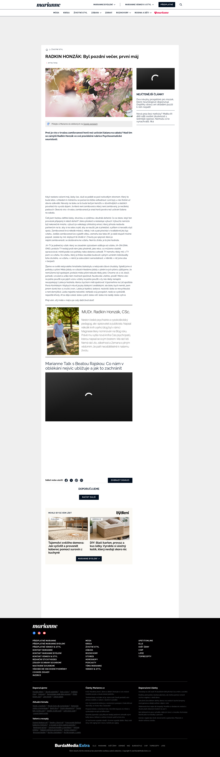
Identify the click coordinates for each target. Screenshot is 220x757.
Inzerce (37, 675)
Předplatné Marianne (44, 641)
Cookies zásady (41, 672)
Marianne (102, 746)
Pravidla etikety (38, 692)
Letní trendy (47, 697)
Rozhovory (122, 13)
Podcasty (91, 663)
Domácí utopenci (70, 730)
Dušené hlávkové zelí (40, 722)
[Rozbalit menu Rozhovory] (129, 12)
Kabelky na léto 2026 (54, 711)
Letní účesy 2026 (69, 711)
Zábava (95, 13)
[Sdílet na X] (71, 480)
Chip (141, 650)
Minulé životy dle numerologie (58, 706)
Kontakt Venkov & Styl (45, 656)
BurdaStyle (137, 746)
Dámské (122, 746)
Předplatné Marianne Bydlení (49, 644)
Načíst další (89, 497)
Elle (141, 644)
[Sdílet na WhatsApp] (81, 480)
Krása (66, 13)
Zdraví (108, 13)
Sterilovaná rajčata (39, 727)
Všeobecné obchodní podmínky (50, 669)
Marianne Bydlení (103, 5)
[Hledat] (180, 4)
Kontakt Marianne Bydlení (47, 653)
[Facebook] (34, 633)
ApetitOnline (146, 641)
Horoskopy (92, 659)
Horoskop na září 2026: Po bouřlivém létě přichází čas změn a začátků (163, 692)
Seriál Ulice (54, 708)
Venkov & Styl (93, 669)
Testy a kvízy (64, 692)
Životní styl (80, 13)
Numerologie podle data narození (59, 694)
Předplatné (167, 5)
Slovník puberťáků (51, 692)
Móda (56, 13)
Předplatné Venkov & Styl (47, 647)
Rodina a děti (142, 13)
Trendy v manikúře (39, 706)
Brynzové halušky (39, 732)
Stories (90, 656)
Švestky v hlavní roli (56, 722)
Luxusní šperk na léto (40, 713)
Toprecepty (145, 656)
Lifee (141, 653)
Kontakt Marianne (43, 650)
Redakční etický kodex (45, 659)
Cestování (41, 694)
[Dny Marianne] (161, 12)
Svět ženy (144, 647)
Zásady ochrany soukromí (47, 663)
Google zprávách (90, 124)
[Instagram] (39, 633)
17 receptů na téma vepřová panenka (62, 725)
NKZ (128, 746)
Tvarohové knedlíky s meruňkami (59, 727)
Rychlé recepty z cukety (72, 732)
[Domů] (51, 4)
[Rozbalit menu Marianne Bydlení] (114, 4)
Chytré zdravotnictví (67, 708)
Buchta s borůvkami (55, 732)
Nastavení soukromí (44, 666)
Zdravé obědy (58, 697)
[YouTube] (44, 633)
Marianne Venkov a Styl (138, 5)
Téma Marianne (94, 666)
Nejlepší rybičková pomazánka (51, 730)
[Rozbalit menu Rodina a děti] (150, 12)
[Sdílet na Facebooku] (66, 480)
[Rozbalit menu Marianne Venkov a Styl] (152, 4)
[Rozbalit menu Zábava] (100, 12)
